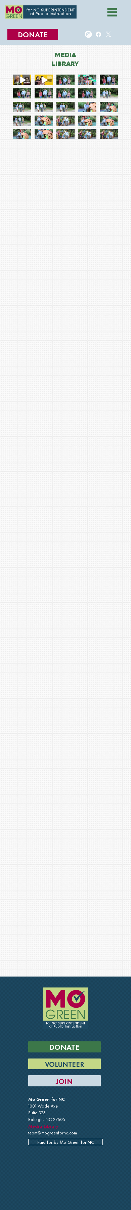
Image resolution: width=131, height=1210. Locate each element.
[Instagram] (88, 34)
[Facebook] (98, 34)
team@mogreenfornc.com (52, 1132)
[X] (108, 34)
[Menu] (112, 12)
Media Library (43, 1125)
